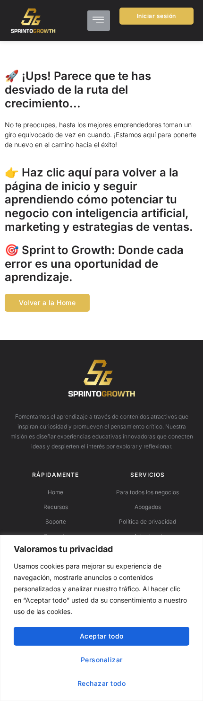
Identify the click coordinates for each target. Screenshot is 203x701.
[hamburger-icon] (98, 20)
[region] (101, 618)
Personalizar (102, 660)
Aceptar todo (102, 636)
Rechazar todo (101, 683)
